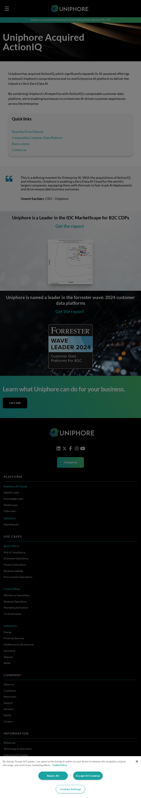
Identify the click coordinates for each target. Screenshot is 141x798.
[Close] (137, 761)
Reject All (53, 775)
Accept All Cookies (88, 775)
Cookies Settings (70, 789)
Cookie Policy (59, 765)
